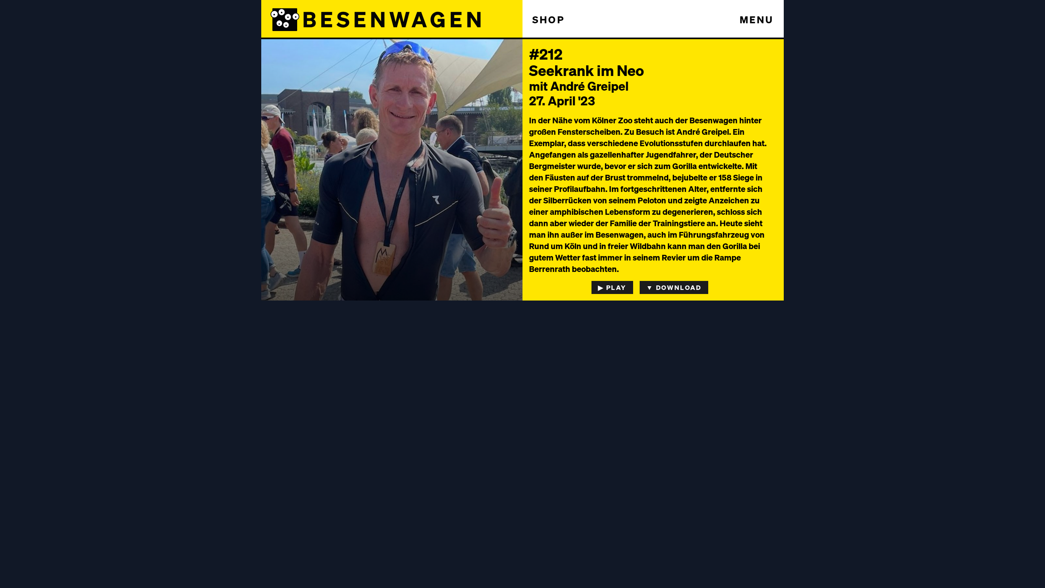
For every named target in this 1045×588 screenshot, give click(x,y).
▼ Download (674, 287)
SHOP (548, 19)
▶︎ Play (612, 287)
